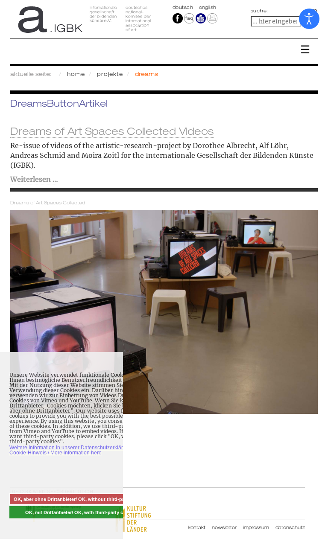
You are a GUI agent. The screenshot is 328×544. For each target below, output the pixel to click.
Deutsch (184, 7)
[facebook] (178, 18)
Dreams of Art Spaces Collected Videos (112, 131)
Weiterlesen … (34, 179)
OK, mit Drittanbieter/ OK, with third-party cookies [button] (81, 512)
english (208, 7)
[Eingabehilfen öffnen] (309, 19)
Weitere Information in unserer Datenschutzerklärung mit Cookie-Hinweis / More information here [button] (74, 450)
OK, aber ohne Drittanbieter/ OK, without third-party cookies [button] (81, 499)
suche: (260, 11)
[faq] (189, 18)
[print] (212, 18)
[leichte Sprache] (201, 18)
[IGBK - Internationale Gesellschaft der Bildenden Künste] (84, 19)
